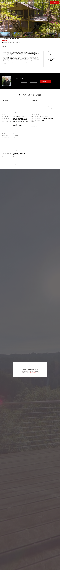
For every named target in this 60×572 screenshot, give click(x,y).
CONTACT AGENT (45, 81)
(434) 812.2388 (24, 82)
